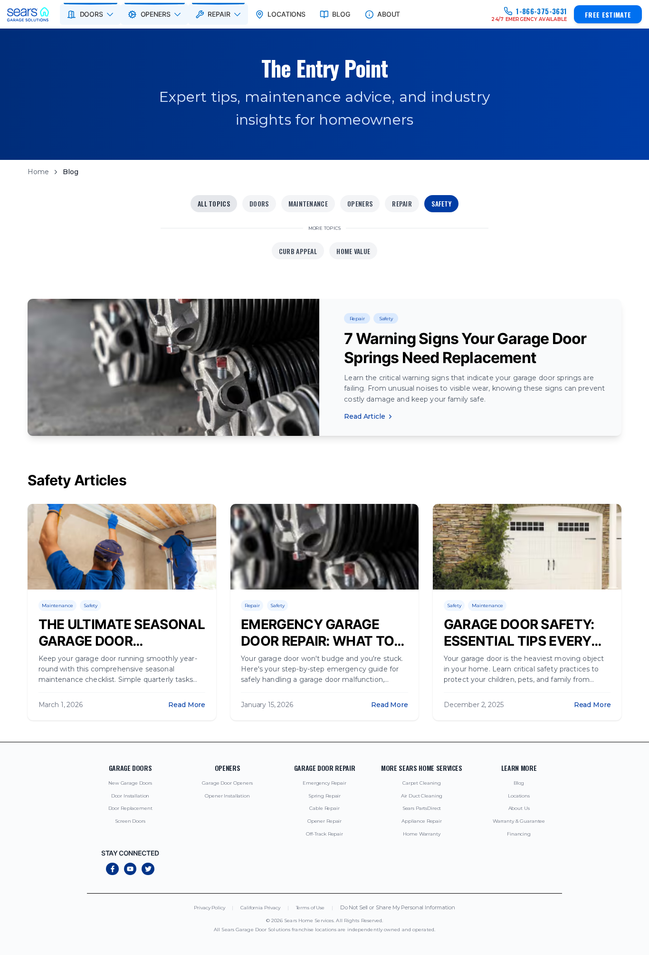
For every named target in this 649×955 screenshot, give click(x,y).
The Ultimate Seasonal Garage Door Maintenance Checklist (121, 649)
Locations (519, 796)
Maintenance (308, 203)
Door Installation (130, 796)
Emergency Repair (324, 783)
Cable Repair (324, 808)
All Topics (214, 203)
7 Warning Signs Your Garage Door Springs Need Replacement (465, 348)
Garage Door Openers (227, 783)
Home (38, 171)
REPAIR (219, 14)
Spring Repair (324, 796)
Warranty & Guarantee (519, 821)
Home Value (353, 251)
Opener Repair (324, 821)
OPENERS (156, 14)
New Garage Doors (130, 783)
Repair (402, 203)
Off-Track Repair (324, 834)
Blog (519, 783)
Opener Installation (227, 796)
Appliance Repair (421, 821)
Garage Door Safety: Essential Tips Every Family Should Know (519, 641)
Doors (258, 203)
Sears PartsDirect (421, 808)
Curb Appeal (298, 251)
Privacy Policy (209, 908)
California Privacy (260, 908)
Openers (359, 203)
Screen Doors (130, 821)
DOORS (91, 14)
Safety (441, 203)
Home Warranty (421, 834)
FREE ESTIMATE (608, 15)
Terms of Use (310, 908)
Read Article (364, 416)
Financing (519, 834)
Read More (186, 704)
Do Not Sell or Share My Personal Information (397, 908)
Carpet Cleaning (421, 783)
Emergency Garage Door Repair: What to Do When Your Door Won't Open (317, 649)
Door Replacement (130, 808)
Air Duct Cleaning (422, 796)
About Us (519, 808)
